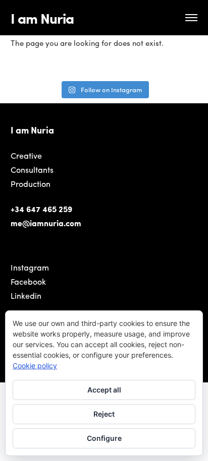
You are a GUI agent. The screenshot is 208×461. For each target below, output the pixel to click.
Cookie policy (35, 365)
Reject (104, 414)
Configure (104, 438)
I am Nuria (42, 18)
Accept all (104, 389)
